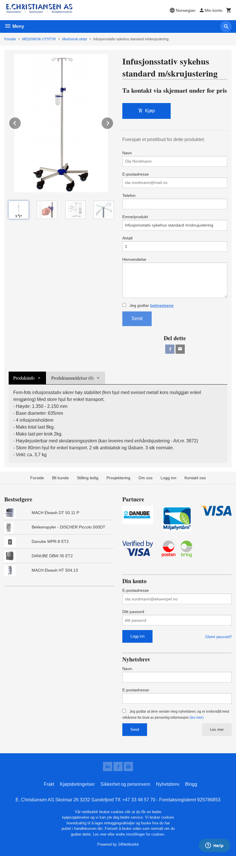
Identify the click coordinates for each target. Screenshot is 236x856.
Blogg (191, 784)
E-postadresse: (136, 690)
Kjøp (150, 110)
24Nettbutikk (128, 844)
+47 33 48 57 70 (138, 799)
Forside (10, 39)
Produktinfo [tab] (24, 378)
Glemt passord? (218, 637)
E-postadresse (135, 174)
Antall (127, 238)
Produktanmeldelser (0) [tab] (72, 378)
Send (137, 318)
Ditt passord (133, 611)
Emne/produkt (135, 216)
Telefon (129, 195)
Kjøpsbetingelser (77, 784)
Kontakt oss (195, 477)
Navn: (127, 668)
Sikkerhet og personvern (125, 784)
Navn (127, 153)
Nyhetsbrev (167, 784)
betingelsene (162, 305)
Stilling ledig (87, 477)
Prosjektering (118, 477)
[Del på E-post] (180, 349)
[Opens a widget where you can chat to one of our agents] (214, 846)
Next (113, 122)
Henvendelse (134, 259)
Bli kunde (60, 477)
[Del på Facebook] (169, 349)
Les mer (217, 729)
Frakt (49, 784)
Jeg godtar (151, 305)
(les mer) (196, 718)
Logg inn (168, 477)
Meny (17, 26)
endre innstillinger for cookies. (140, 834)
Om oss (145, 477)
